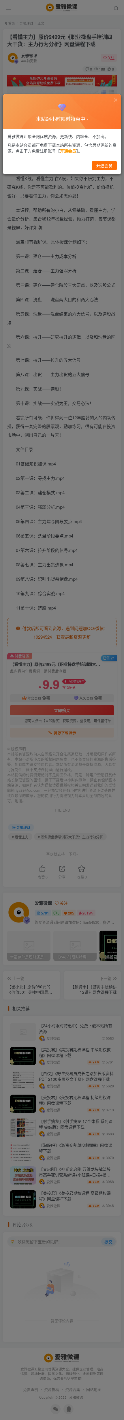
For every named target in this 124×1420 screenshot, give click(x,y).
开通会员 (104, 165)
